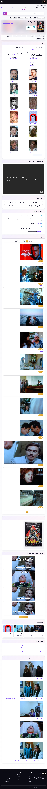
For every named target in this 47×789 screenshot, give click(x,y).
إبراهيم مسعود (33, 59)
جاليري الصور (29, 781)
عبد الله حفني (33, 152)
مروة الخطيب (14, 124)
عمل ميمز (26, 17)
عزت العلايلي (14, 81)
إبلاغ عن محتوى (7, 783)
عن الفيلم (42, 36)
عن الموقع (8, 775)
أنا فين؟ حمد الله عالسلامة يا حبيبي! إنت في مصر (34, 739)
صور (33, 36)
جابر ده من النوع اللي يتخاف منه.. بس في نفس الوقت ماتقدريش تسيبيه (28, 760)
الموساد (21, 652)
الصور (11, 17)
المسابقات (15, 17)
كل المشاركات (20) (23, 617)
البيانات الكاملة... (37, 155)
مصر (41, 645)
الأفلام (43, 17)
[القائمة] (2, 2)
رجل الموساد (10, 53)
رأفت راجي (14, 138)
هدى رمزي (14, 95)
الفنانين (30, 778)
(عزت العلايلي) (31, 635)
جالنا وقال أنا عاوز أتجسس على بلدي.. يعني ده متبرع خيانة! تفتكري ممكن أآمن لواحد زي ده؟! (24, 698)
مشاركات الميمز (20, 17)
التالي (16, 241)
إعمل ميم (19, 776)
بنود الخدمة (8, 778)
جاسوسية (40, 648)
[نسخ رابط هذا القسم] (36, 44)
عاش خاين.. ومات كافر (38, 678)
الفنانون (34, 17)
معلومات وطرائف (18, 779)
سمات (14, 36)
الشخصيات (37, 36)
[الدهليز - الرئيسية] (44, 2)
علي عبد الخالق (33, 66)
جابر (35, 53)
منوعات (19, 36)
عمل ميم (40, 261)
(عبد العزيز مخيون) (19, 635)
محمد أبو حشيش (14, 152)
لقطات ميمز (9, 36)
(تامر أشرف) (10, 634)
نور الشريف (33, 81)
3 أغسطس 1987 (35, 50)
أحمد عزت (39, 223)
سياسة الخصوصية (7, 779)
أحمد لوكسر (13, 110)
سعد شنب (14, 62)
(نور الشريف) (41, 635)
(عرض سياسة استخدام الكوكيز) (7, 7)
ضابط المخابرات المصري (19, 54)
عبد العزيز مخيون (33, 95)
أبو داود (39, 216)
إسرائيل (21, 645)
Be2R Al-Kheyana (8, 23)
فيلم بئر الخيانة (31, 21)
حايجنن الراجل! (39, 719)
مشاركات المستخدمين (40, 38)
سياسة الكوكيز (7, 781)
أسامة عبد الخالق (33, 124)
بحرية (21, 650)
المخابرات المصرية (38, 652)
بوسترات (28, 36)
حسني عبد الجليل (33, 138)
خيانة (22, 648)
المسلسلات (39, 17)
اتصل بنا (9, 776)
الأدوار (31, 17)
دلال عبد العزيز (33, 110)
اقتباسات (23, 36)
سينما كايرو (40, 51)
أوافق (23, 9)
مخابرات (40, 650)
